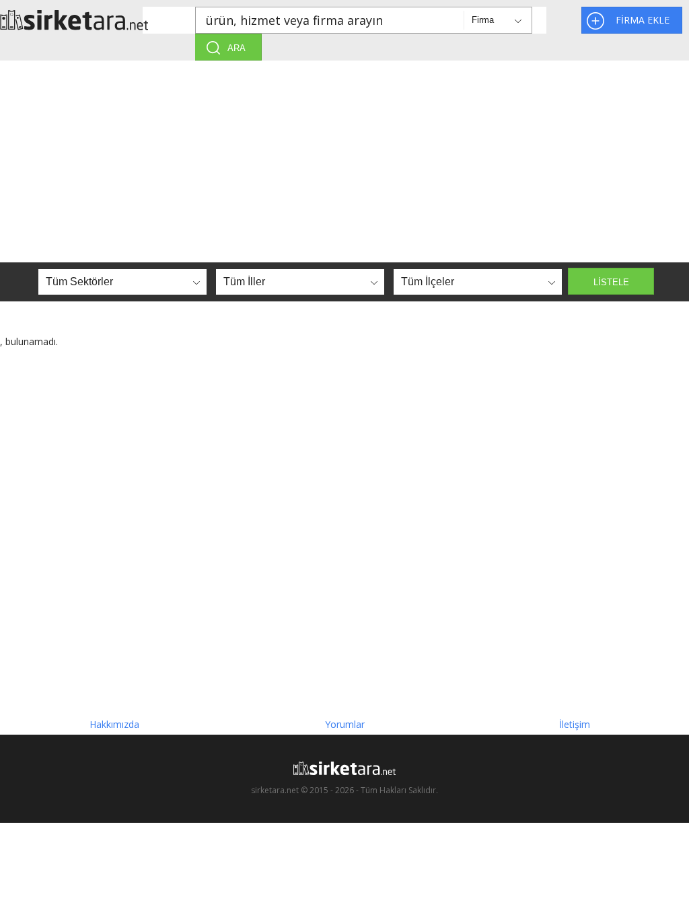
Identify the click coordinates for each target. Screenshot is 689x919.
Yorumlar (345, 724)
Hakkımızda (114, 724)
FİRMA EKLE (642, 19)
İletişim (574, 724)
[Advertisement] (344, 161)
